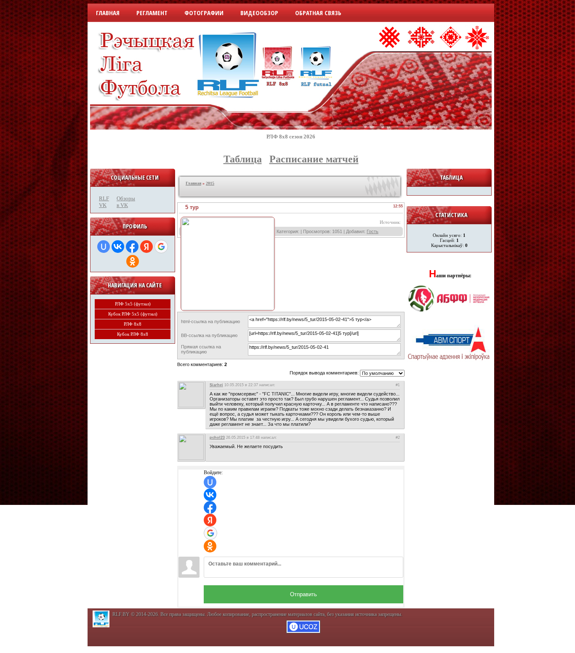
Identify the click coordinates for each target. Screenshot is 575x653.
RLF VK (104, 201)
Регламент (152, 12)
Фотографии (204, 12)
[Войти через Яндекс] (146, 246)
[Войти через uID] (103, 246)
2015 (210, 183)
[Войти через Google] (161, 246)
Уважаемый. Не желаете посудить (246, 446)
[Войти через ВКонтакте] (118, 246)
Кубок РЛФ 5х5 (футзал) (132, 313)
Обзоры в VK (123, 201)
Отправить (303, 594)
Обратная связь (318, 12)
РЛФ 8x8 (132, 323)
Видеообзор (259, 12)
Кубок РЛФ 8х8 (132, 334)
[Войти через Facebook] (132, 246)
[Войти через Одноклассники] (132, 261)
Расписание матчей (314, 159)
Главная (108, 12)
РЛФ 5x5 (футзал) (133, 303)
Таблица (243, 159)
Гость (372, 231)
